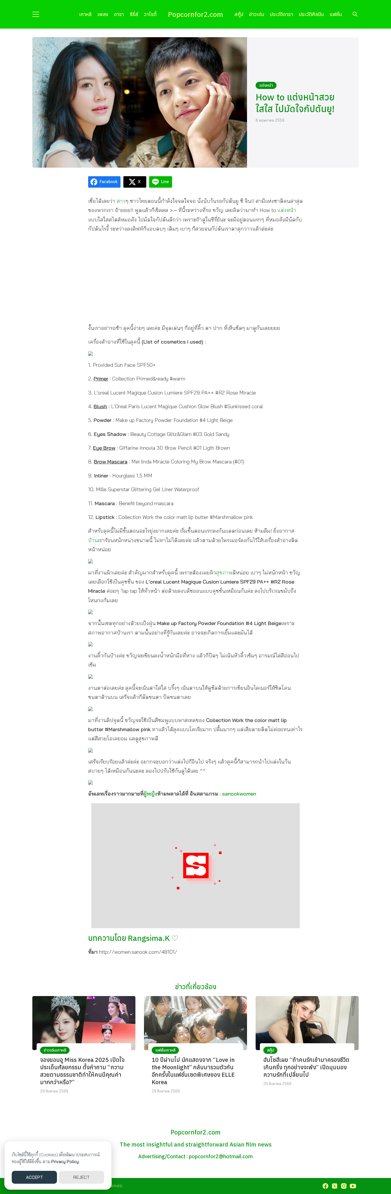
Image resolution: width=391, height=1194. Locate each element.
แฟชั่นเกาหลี (165, 1050)
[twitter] (334, 1186)
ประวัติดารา (281, 14)
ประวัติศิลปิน (311, 14)
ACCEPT (34, 1177)
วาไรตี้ (150, 14)
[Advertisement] (195, 278)
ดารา (119, 14)
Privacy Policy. (65, 1161)
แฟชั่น (335, 14)
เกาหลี (85, 14)
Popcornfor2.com (195, 14)
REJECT (81, 1177)
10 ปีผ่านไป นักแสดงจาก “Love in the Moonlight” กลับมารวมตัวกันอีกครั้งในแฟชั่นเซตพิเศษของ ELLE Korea (193, 1071)
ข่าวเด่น (256, 14)
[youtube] (352, 1186)
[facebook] (325, 1186)
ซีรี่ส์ (134, 14)
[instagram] (343, 1186)
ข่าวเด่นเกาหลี (55, 1050)
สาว (121, 201)
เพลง (102, 14)
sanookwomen (239, 793)
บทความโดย (133, 938)
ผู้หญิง (150, 793)
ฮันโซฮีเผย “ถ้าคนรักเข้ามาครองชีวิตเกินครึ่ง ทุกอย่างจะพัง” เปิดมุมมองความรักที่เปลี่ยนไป (306, 1067)
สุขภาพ (224, 572)
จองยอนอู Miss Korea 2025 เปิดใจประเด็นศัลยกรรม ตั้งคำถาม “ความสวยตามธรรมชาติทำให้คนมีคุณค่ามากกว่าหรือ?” (82, 1071)
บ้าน (93, 540)
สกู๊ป (238, 14)
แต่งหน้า (266, 85)
